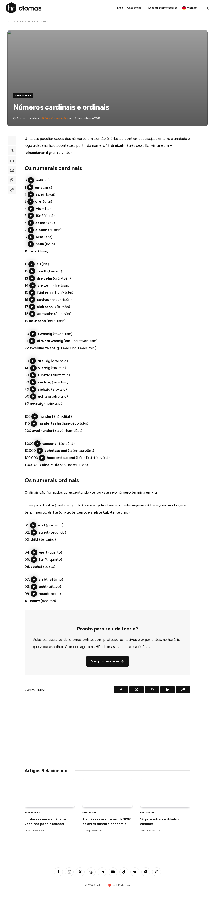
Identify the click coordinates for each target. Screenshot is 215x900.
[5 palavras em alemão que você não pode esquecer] (50, 793)
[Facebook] (12, 140)
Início (120, 7)
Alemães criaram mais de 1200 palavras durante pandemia (106, 821)
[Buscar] (207, 8)
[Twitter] (12, 150)
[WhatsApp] (12, 180)
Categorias (134, 7)
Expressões (23, 95)
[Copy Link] (12, 190)
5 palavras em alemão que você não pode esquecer (45, 821)
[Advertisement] (107, 728)
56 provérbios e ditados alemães (159, 821)
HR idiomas (123, 885)
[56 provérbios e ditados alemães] (165, 793)
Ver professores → (107, 661)
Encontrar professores (163, 7)
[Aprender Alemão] (24, 7)
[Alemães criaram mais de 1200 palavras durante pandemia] (107, 793)
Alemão (192, 7)
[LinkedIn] (12, 160)
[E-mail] (12, 170)
